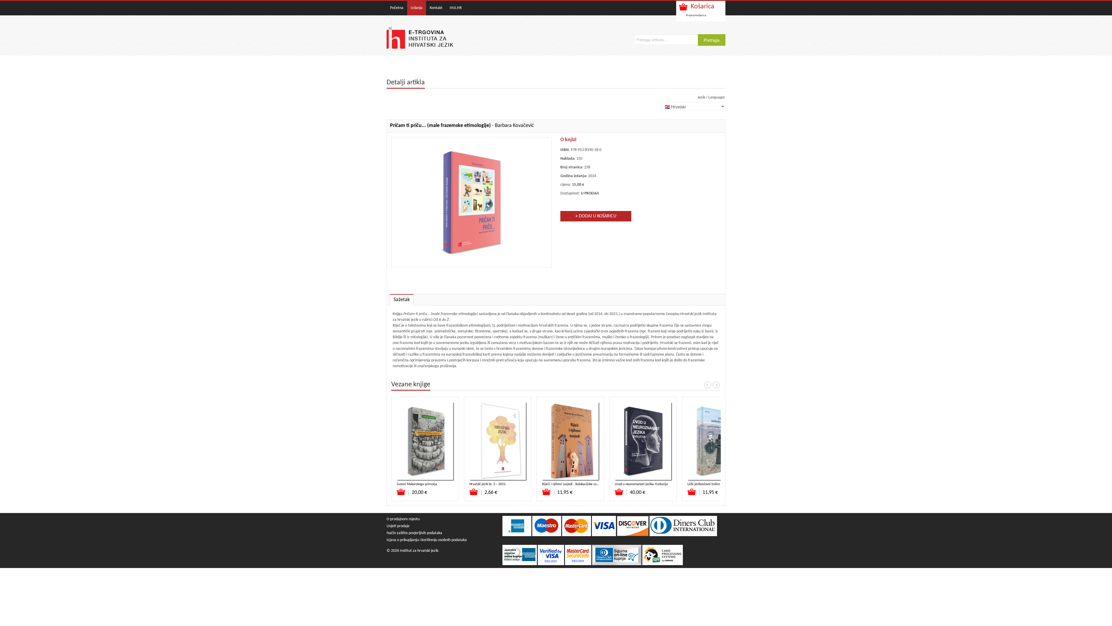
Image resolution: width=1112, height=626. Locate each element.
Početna (396, 8)
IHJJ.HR (456, 8)
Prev (707, 385)
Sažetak (402, 300)
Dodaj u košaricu (401, 492)
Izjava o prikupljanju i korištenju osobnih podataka (427, 540)
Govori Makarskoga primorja (417, 484)
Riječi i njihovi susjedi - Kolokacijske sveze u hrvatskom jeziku (585, 484)
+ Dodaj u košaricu (595, 216)
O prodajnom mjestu (403, 519)
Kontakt (436, 8)
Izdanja (417, 8)
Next (716, 385)
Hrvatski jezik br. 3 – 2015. (487, 484)
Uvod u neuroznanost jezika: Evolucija (641, 484)
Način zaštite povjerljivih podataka (414, 533)
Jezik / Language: (711, 97)
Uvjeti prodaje (398, 526)
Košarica (702, 6)
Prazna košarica (696, 15)
